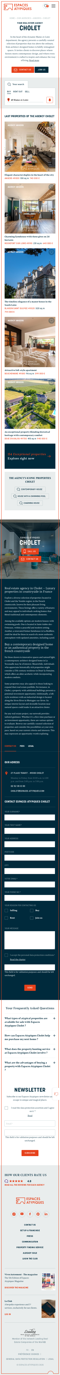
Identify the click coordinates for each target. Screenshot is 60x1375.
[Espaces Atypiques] (18, 9)
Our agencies (24, 18)
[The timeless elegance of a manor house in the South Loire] (30, 273)
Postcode (9, 852)
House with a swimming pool (32, 496)
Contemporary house (31, 489)
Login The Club (30, 1259)
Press (30, 1236)
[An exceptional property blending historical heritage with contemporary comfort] (30, 404)
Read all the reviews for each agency (24, 1185)
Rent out (17, 92)
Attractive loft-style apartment (21, 370)
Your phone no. (13, 892)
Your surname (12, 812)
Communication (30, 1242)
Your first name (13, 825)
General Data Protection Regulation (25, 1359)
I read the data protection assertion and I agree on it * (32, 1110)
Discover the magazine (16, 1288)
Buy (37, 910)
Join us (41, 70)
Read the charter (17, 959)
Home (12, 18)
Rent (12, 918)
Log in (8, 1314)
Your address (11, 839)
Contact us (30, 1225)
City (7, 865)
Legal (51, 1359)
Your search (18, 84)
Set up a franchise (30, 1231)
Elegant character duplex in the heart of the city (29, 175)
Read (30, 1115)
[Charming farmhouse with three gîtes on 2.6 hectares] (30, 208)
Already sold (30, 1253)
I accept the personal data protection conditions (32, 955)
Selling (13, 910)
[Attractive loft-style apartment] (30, 342)
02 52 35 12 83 (18, 786)
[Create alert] (49, 100)
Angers (37, 18)
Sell (27, 92)
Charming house (32, 503)
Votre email (11, 879)
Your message (11, 928)
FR (27, 1350)
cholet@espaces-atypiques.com (27, 791)
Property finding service (29, 1247)
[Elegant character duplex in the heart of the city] (30, 147)
